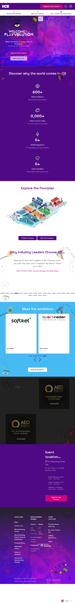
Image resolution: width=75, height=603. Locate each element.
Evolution (43, 348)
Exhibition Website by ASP (53, 580)
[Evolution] (54, 331)
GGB (40, 537)
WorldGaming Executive (35, 550)
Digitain (9, 348)
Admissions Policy (30, 581)
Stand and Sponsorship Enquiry (19, 560)
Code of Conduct (17, 553)
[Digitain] (21, 331)
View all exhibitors (37, 370)
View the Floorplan (46, 238)
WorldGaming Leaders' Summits (35, 539)
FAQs (16, 522)
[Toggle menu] (71, 6)
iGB (39, 528)
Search (66, 6)
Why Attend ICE (18, 58)
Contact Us (18, 526)
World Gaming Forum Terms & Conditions (19, 537)
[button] (2, 293)
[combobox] (66, 601)
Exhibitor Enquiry (27, 238)
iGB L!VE (33, 534)
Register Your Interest (52, 6)
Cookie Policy (18, 581)
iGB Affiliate (33, 529)
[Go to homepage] (5, 6)
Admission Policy (18, 548)
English (67, 601)
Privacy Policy (19, 543)
